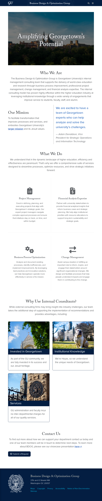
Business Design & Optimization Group (50, 3)
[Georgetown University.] (10, 3)
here (77, 446)
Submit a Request (20, 454)
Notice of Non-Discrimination (78, 489)
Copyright (41, 489)
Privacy (50, 489)
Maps (32, 489)
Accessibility (60, 489)
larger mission (15, 128)
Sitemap (33, 491)
